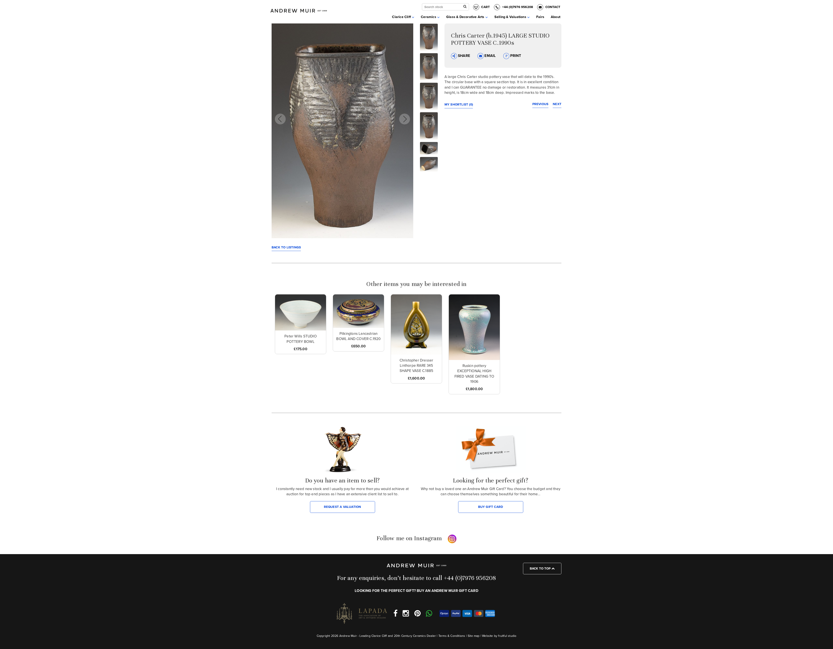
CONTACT (552, 7)
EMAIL (490, 55)
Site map (474, 636)
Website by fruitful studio (499, 636)
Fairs (540, 17)
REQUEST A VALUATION (342, 507)
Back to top (540, 568)
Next (557, 104)
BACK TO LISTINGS (286, 247)
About (555, 17)
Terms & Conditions (451, 636)
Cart (485, 7)
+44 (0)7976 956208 (517, 7)
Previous (540, 104)
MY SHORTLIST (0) (458, 104)
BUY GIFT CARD (490, 507)
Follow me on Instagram (409, 538)
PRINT (515, 55)
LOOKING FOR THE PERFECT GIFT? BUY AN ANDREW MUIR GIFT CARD (416, 590)
